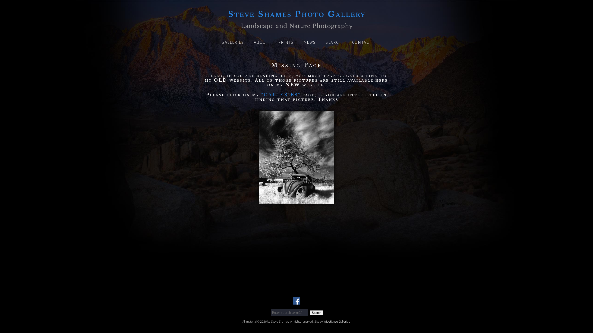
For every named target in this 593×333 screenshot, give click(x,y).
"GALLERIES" (282, 94)
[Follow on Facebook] (296, 301)
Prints (285, 42)
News (309, 42)
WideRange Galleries (337, 322)
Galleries (232, 42)
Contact (362, 42)
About (261, 42)
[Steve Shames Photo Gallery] (296, 26)
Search (334, 42)
